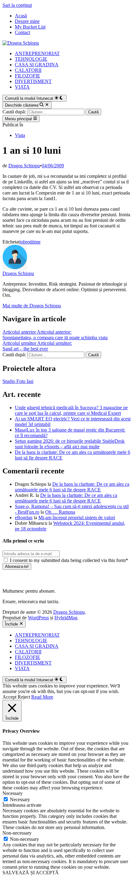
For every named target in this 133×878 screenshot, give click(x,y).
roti (29, 241)
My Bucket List (30, 26)
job (22, 241)
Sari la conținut (17, 5)
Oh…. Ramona (60, 512)
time (36, 241)
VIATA (22, 87)
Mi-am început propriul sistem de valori (76, 517)
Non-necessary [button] (17, 833)
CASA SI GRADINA (36, 64)
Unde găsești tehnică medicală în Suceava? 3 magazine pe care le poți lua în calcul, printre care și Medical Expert (71, 410)
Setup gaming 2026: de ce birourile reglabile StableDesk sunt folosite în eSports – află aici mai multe (70, 443)
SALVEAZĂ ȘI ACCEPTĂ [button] (30, 872)
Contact (22, 32)
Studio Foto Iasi (17, 381)
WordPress (38, 617)
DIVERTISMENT (33, 81)
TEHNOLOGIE (31, 59)
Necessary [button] (12, 793)
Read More (42, 697)
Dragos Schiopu (24, 165)
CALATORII (28, 70)
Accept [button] (9, 697)
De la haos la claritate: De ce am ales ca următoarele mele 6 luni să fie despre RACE (72, 486)
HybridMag (65, 617)
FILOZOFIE (27, 75)
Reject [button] (24, 697)
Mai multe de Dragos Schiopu (31, 305)
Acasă (21, 15)
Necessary (20, 799)
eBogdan (23, 517)
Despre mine (27, 21)
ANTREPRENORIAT (37, 53)
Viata (20, 135)
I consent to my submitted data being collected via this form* (68, 560)
